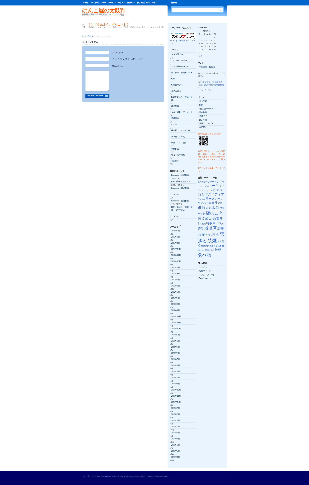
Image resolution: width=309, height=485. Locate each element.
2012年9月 (175, 267)
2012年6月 (175, 286)
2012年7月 (175, 280)
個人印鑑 (94, 3)
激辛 (205, 234)
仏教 (220, 203)
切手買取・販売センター (181, 72)
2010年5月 (175, 433)
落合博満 (205, 246)
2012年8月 (175, 273)
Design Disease (146, 476)
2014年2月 (175, 231)
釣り (203, 250)
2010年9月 (175, 408)
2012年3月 (175, 298)
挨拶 (201, 218)
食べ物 (204, 254)
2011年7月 (175, 347)
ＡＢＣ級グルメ (178, 54)
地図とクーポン (151, 3)
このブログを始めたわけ (181, 60)
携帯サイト (131, 3)
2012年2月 (175, 304)
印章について (177, 85)
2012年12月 (176, 249)
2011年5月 (175, 359)
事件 (214, 202)
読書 (219, 246)
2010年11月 (176, 396)
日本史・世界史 (178, 136)
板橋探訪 (175, 149)
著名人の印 (176, 91)
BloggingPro (128, 476)
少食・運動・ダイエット (146, 27)
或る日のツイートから (181, 130)
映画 (204, 223)
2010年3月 (175, 445)
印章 (215, 207)
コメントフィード (207, 275)
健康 (201, 207)
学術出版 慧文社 (207, 67)
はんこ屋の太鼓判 (103, 10)
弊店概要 (140, 3)
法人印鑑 (103, 3)
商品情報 (175, 106)
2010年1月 (175, 457)
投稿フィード (205, 271)
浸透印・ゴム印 (114, 3)
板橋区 (210, 228)
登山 (210, 235)
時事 (209, 223)
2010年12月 (176, 390)
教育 (216, 218)
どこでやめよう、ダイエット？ (109, 24)
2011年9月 (175, 335)
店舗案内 (175, 118)
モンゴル (201, 199)
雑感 (218, 250)
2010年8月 (175, 414)
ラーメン (212, 198)
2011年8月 (175, 341)
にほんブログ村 (204, 90)
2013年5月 (175, 237)
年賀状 (201, 213)
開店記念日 (209, 250)
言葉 (215, 246)
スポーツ (212, 186)
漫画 (199, 235)
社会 (215, 235)
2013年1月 (175, 243)
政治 (209, 218)
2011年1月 (175, 384)
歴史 (220, 228)
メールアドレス (127, 59)
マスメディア (214, 194)
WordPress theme (161, 476)
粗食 (219, 241)
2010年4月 (175, 439)
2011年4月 (175, 365)
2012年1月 (175, 310)
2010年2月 (175, 451)
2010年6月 (175, 426)
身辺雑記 (160, 27)
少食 (222, 208)
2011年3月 (175, 371)
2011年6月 (175, 353)
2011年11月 (176, 322)
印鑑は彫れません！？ (181, 181)
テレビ (211, 190)
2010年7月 (175, 420)
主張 (209, 203)
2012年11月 (176, 255)
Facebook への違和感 (180, 175)
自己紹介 (86, 3)
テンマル (175, 194)
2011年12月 (176, 316)
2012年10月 (176, 261)
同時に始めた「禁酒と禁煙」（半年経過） (181, 208)
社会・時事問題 (178, 155)
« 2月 (200, 56)
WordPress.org (205, 278)
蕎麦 (211, 246)
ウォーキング (214, 181)
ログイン (203, 267)
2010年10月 (176, 402)
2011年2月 (175, 377)
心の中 (174, 124)
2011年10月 (176, 329)
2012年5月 (175, 292)
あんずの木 (202, 182)
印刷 (123, 3)
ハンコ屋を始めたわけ (181, 66)
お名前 (117, 52)
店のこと (215, 213)
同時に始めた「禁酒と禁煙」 (124, 27)
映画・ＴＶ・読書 (179, 143)
